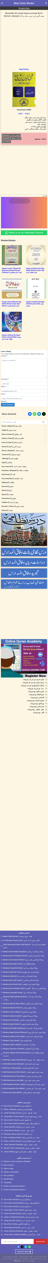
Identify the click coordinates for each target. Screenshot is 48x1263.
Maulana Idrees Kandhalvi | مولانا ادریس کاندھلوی (20, 1016)
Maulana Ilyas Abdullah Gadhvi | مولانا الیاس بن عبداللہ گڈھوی (24, 988)
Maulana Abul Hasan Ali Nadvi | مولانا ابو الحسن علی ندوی (23, 960)
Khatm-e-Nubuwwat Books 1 (15, 1186)
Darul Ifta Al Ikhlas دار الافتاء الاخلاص (17, 1224)
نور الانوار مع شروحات (37, 703)
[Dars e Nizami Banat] (24, 552)
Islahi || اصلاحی (7, 462)
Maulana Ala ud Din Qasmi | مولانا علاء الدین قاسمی (21, 980)
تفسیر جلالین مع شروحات (36, 691)
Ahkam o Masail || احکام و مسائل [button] (13, 438)
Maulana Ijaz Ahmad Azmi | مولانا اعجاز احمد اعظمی (21, 984)
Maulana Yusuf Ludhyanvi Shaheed (17, 1161)
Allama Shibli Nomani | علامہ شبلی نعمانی (17, 936)
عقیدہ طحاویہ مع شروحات (35, 709)
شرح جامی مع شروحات (36, 706)
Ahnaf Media (8, 1179)
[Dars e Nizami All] (24, 529)
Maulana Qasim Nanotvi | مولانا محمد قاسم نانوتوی (20, 1024)
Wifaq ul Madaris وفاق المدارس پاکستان (18, 1109)
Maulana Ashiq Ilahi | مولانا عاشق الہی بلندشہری (20, 976)
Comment (5, 379)
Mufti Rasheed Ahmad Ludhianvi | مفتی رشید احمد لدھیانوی (24, 1084)
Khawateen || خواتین (9, 498)
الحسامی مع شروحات (37, 697)
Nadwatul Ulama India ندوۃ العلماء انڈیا (18, 1134)
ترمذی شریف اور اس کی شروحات (33, 682)
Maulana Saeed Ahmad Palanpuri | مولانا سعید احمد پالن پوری (24, 1032)
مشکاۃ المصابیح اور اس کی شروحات (32, 685)
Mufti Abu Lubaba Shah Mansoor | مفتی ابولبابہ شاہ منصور (23, 1060)
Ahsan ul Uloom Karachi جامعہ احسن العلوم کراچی (22, 1141)
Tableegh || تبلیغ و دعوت (10, 458)
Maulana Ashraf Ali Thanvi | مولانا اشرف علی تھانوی (21, 972)
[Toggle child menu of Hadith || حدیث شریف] (45, 430)
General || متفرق (7, 486)
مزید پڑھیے (17, 1260)
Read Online (24, 69)
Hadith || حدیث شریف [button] (9, 430)
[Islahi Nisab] (24, 584)
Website (4, 401)
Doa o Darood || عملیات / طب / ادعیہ (14, 466)
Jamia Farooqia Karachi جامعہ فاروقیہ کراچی (20, 1113)
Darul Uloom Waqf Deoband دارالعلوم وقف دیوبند (21, 1203)
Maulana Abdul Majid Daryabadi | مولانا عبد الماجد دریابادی (23, 952)
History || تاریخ (7, 490)
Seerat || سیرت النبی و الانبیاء (11, 446)
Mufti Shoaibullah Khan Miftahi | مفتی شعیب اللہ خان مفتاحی (24, 1088)
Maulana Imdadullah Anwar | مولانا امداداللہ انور (19, 992)
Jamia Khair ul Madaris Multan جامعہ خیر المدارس (22, 1234)
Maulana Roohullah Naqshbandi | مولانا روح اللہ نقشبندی (23, 1028)
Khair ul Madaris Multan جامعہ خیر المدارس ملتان (21, 1137)
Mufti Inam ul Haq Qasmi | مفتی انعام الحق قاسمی (20, 1068)
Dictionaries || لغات (8, 474)
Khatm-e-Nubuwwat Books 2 (15, 1189)
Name (3, 387)
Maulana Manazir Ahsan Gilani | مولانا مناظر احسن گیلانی (23, 1004)
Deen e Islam (9, 1168)
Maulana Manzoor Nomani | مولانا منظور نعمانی (19, 1008)
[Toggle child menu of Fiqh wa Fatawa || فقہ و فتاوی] (45, 434)
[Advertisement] (24, 44)
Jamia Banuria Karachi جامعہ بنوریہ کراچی (19, 1227)
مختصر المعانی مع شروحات (35, 700)
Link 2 (27, 114)
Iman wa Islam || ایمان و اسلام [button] (12, 442)
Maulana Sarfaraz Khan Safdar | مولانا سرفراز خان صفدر (23, 1036)
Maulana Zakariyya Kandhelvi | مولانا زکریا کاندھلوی (21, 1049)
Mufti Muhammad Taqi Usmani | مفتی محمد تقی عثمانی (22, 1076)
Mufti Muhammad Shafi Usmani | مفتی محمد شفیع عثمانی (23, 1072)
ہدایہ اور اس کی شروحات (35, 688)
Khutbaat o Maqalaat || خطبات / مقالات (15, 470)
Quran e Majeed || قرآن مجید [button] (11, 426)
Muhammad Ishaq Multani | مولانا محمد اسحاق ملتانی (21, 1092)
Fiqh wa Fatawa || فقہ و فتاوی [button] (12, 434)
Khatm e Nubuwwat (11, 1172)
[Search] (43, 422)
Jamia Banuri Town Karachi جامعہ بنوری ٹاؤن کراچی (23, 1116)
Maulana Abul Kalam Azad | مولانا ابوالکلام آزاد (19, 964)
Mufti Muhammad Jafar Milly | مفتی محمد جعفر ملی (21, 1080)
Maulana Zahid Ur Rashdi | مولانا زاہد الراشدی (19, 1044)
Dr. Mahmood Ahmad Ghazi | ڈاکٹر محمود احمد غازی (21, 940)
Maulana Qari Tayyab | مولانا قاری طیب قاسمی (19, 1020)
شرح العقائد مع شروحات (36, 694)
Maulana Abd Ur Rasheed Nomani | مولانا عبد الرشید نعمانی (24, 956)
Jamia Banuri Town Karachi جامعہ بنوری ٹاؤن (20, 1210)
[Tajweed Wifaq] (24, 573)
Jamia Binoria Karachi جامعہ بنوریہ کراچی (19, 1130)
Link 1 (20, 114)
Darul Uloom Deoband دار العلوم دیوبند (18, 1106)
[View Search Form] (46, 3)
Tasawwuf (7, 1182)
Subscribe (40, 1241)
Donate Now (24, 8)
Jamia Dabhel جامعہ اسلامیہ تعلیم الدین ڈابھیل (20, 1152)
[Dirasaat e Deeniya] (24, 562)
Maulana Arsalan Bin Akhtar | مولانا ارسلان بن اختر (20, 968)
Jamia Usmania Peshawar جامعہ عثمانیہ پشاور (20, 1144)
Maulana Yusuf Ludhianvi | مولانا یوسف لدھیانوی (19, 1012)
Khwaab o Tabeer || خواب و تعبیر (13, 506)
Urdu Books (6, 142)
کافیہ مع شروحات (38, 712)
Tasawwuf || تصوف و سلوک (11, 138)
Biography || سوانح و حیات (11, 135)
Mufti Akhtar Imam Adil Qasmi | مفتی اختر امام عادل (21, 1064)
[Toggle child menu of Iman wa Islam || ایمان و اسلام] (45, 442)
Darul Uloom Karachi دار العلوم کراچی (17, 1120)
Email (3, 394)
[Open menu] (2, 3)
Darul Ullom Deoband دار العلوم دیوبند (17, 1199)
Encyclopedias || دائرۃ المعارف (12, 478)
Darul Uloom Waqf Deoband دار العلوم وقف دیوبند (22, 1123)
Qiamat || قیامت (7, 510)
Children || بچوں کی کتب (10, 502)
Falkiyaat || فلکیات (8, 482)
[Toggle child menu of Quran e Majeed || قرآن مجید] (45, 426)
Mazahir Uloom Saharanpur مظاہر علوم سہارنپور (22, 1148)
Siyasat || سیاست (8, 494)
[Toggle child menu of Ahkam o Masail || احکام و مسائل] (45, 438)
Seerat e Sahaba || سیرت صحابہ (13, 450)
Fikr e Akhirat (9, 1175)
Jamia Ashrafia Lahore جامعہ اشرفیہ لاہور (19, 1127)
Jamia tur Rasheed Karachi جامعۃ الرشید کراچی (21, 1217)
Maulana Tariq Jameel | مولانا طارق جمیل (17, 1040)
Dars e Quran (9, 1165)
